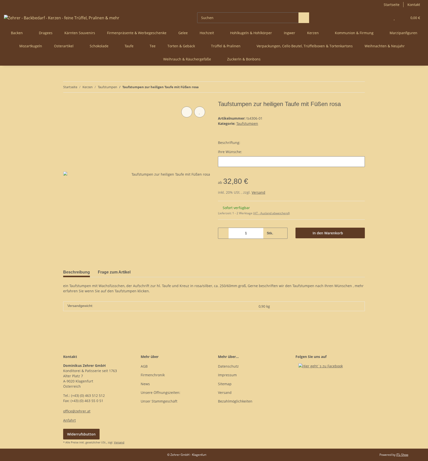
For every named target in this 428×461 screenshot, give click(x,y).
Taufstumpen (247, 123)
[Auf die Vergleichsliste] (186, 112)
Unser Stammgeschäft (159, 401)
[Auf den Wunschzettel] (199, 112)
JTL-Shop (402, 455)
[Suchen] (303, 17)
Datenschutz (228, 366)
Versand (258, 192)
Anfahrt (69, 420)
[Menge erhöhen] (282, 233)
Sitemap (225, 383)
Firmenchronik (153, 375)
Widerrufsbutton (81, 434)
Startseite (392, 4)
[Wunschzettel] (394, 17)
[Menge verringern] (223, 233)
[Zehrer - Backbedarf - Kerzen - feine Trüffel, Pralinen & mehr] (61, 17)
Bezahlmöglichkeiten (235, 401)
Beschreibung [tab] (76, 272)
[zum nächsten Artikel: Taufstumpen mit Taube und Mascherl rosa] (359, 87)
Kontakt (413, 4)
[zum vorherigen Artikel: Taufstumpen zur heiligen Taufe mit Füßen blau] (349, 87)
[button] (384, 17)
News (145, 383)
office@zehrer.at (76, 411)
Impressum (227, 375)
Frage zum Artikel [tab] (114, 272)
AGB (144, 366)
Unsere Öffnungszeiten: (160, 392)
